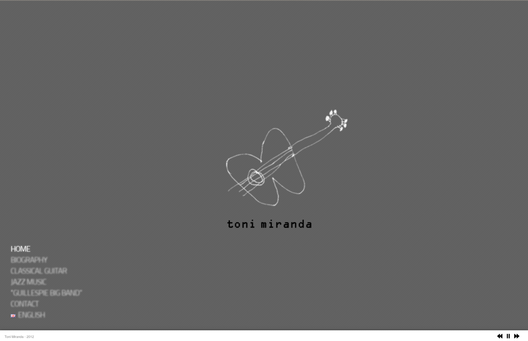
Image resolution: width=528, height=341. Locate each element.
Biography (29, 260)
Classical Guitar (39, 271)
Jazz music (28, 282)
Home (20, 249)
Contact (24, 304)
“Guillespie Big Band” (46, 293)
